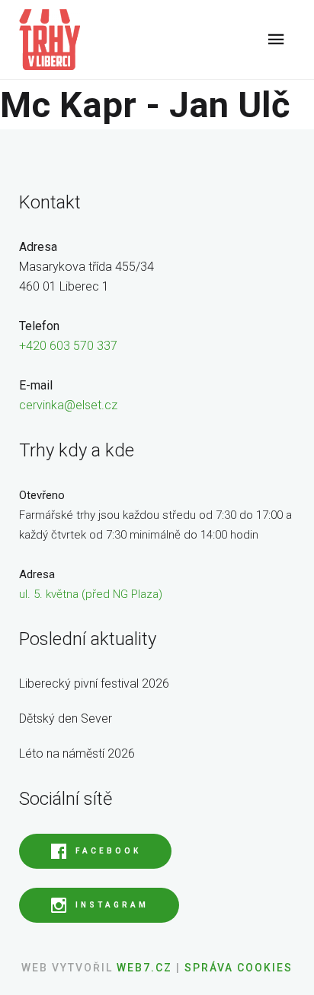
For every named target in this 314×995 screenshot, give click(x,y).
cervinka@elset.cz (68, 405)
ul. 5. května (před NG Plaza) (90, 594)
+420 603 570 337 (68, 346)
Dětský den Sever (65, 718)
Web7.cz (142, 968)
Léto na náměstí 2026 (77, 753)
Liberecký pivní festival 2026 (94, 683)
